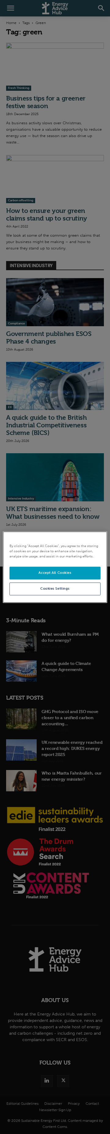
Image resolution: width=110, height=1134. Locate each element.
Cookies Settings (55, 588)
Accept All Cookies (54, 573)
